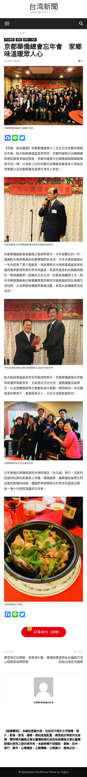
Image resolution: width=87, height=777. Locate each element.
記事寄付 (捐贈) (47, 632)
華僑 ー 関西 (30, 39)
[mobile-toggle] (6, 23)
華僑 (19, 39)
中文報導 (20, 33)
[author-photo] (43, 696)
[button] (81, 23)
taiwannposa (43, 702)
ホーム (7, 33)
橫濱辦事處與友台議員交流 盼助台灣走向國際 (65, 660)
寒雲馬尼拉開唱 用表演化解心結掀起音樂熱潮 (24, 660)
